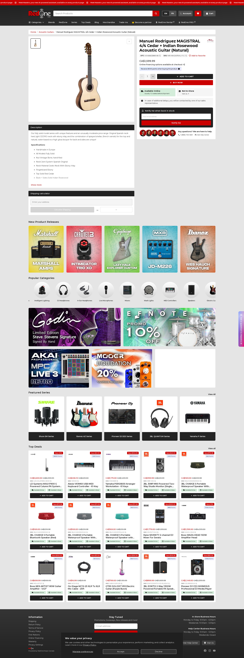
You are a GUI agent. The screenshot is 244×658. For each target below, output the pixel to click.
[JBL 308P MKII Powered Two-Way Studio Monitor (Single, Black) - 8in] (159, 466)
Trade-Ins (123, 22)
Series (74, 22)
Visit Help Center (190, 643)
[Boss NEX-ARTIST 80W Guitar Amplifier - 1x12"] (46, 568)
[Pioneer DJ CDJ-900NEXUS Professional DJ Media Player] (197, 568)
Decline (158, 651)
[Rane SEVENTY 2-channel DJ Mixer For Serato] (159, 517)
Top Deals (85, 22)
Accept (120, 651)
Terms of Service (35, 628)
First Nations (34, 635)
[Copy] (160, 55)
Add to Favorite (198, 56)
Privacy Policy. (89, 645)
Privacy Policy (34, 631)
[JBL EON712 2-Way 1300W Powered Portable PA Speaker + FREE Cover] (159, 568)
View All (212, 394)
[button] (50, 481)
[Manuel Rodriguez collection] (210, 41)
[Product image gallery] (36, 116)
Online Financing (35, 638)
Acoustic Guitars (46, 32)
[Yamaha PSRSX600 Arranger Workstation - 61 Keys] (122, 466)
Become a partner (143, 22)
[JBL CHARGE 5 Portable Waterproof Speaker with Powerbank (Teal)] (122, 517)
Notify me (176, 123)
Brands (51, 22)
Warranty (32, 641)
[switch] (169, 13)
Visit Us (185, 94)
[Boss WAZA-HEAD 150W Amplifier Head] (197, 517)
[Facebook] (205, 650)
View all (212, 448)
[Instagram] (209, 650)
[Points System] (179, 69)
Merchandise (109, 22)
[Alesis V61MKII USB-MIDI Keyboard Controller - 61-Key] (84, 466)
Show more (36, 185)
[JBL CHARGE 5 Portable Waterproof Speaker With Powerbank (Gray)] (84, 517)
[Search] (155, 13)
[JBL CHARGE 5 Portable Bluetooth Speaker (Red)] (46, 517)
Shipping (32, 621)
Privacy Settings (35, 645)
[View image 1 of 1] (35, 43)
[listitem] (46, 249)
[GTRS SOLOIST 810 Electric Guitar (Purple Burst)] (122, 568)
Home (33, 32)
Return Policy (34, 624)
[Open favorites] (198, 13)
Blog (97, 22)
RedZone (63, 22)
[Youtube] (214, 650)
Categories (36, 22)
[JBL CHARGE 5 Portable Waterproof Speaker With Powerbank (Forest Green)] (197, 466)
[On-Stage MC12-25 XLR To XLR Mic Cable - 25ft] (84, 568)
